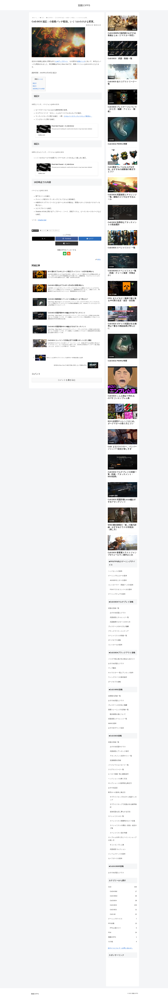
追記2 (34, 83)
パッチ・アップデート (53, 230)
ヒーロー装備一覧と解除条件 (118, 774)
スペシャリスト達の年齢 (118, 833)
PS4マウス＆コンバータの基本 (121, 589)
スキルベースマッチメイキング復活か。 (78, 116)
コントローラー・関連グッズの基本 (120, 585)
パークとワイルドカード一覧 (118, 765)
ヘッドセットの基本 (115, 571)
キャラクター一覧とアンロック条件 (120, 673)
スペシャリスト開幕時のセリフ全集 (122, 821)
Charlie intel (42, 220)
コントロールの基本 (115, 645)
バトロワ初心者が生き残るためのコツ (121, 659)
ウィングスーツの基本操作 (117, 677)
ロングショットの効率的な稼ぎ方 (120, 783)
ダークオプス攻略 (114, 640)
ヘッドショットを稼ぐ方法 (117, 779)
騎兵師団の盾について (118, 714)
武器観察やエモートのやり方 (120, 622)
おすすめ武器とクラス (118, 613)
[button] (66, 243)
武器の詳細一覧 (113, 608)
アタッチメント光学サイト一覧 (121, 756)
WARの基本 (112, 723)
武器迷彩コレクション (118, 849)
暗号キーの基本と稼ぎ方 (116, 792)
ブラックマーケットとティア (118, 631)
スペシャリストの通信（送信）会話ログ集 (123, 827)
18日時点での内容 (39, 89)
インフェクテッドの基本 (116, 854)
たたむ (40, 79)
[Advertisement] (121, 970)
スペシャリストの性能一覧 (117, 635)
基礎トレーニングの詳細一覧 (118, 709)
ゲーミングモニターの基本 (117, 576)
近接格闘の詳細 (115, 760)
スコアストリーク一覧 (116, 769)
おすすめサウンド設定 (116, 728)
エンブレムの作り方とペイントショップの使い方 (122, 838)
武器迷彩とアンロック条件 (119, 751)
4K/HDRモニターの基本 (118, 580)
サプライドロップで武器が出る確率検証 (123, 805)
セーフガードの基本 (115, 858)
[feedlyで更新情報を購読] (64, 253)
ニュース (43, 230)
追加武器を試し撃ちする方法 (120, 812)
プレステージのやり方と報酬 (118, 626)
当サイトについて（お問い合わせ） (120, 948)
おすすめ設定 (113, 788)
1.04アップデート (61, 61)
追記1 (34, 86)
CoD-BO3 (36, 230)
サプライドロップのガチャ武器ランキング (123, 798)
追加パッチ (81, 61)
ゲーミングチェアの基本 (116, 594)
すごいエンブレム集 (117, 845)
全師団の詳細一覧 (114, 696)
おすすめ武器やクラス (118, 747)
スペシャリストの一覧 (116, 816)
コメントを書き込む (67, 380)
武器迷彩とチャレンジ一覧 (119, 617)
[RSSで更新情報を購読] (68, 253)
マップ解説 (112, 668)
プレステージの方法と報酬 (117, 705)
